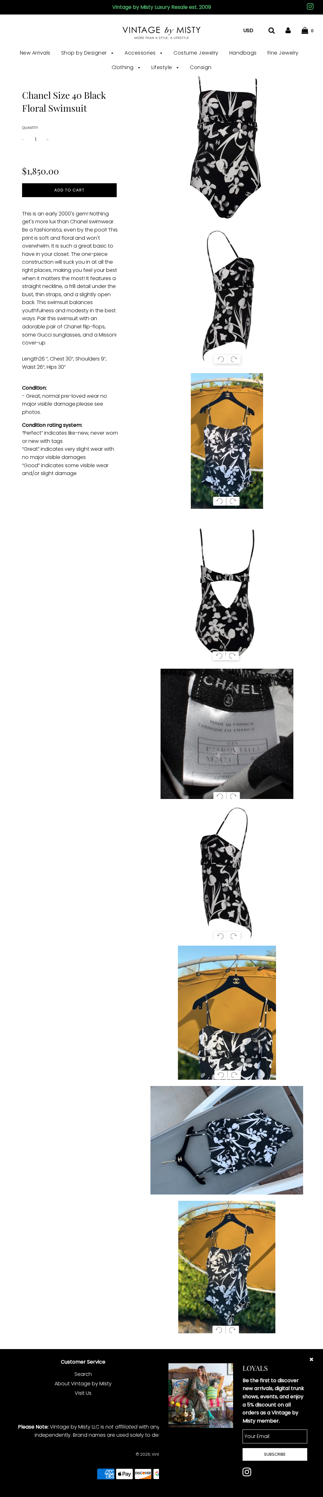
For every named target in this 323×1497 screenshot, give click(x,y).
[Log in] (288, 30)
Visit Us (83, 1393)
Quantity (30, 127)
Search (83, 1374)
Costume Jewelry (196, 52)
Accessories (141, 52)
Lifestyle (162, 67)
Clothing (123, 67)
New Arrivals (35, 52)
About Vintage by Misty (83, 1383)
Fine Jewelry (283, 52)
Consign (201, 67)
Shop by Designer (85, 52)
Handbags (243, 52)
